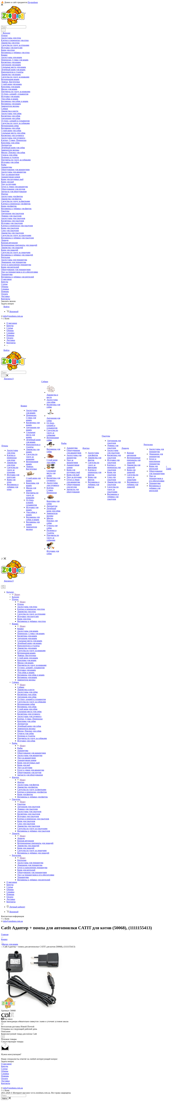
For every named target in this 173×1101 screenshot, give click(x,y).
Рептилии (21, 860)
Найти (4, 1098)
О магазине (6, 1064)
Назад (17, 594)
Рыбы (20, 748)
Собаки (20, 687)
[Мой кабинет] (2, 584)
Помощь (5, 1076)
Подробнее (33, 2)
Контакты (5, 1083)
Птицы (20, 604)
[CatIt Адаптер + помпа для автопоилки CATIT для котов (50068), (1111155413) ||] (31, 1008)
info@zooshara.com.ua (13, 316)
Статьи (4, 1069)
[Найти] (3, 30)
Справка (5, 1073)
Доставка (5, 1081)
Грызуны (21, 804)
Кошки (20, 628)
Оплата (4, 1078)
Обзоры (4, 1071)
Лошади (21, 838)
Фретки (20, 782)
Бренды (4, 1066)
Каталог (15, 597)
